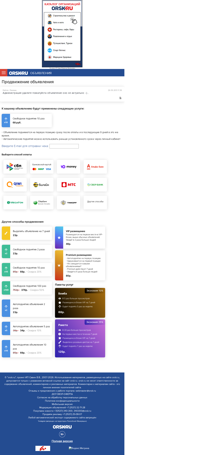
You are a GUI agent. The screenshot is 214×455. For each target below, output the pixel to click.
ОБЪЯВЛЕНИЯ (41, 73)
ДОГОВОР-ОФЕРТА (62, 394)
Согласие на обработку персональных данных (62, 397)
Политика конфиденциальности (62, 400)
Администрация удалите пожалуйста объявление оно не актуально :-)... (46, 92)
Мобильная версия (62, 404)
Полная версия (62, 441)
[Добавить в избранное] (120, 98)
